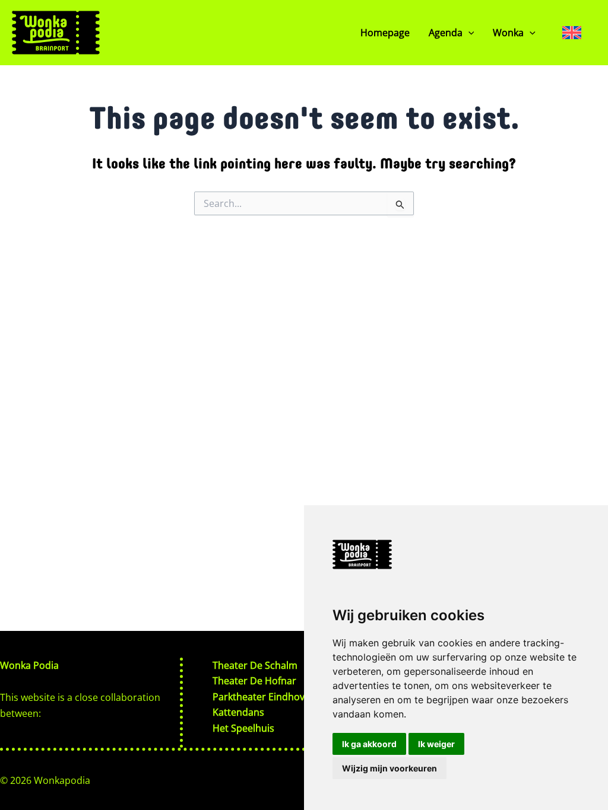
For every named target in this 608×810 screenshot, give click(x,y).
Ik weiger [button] (436, 744)
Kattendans (238, 712)
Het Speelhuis (243, 728)
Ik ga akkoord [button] (369, 744)
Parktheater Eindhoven (264, 696)
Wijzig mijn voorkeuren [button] (389, 768)
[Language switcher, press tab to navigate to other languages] (571, 32)
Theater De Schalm (255, 665)
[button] (468, 32)
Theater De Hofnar (254, 680)
